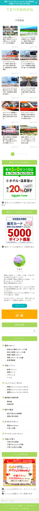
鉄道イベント (12, 369)
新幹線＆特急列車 (12, 397)
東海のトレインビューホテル (17, 389)
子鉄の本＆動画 (13, 442)
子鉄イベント (10, 365)
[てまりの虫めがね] (19, 11)
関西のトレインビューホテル (17, 392)
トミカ (9, 377)
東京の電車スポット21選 (16, 352)
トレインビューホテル (13, 383)
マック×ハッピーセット (14, 434)
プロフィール (19, 305)
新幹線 (9, 401)
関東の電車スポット (14, 355)
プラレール (11, 375)
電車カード (11, 372)
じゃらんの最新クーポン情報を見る (18, 494)
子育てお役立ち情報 (14, 447)
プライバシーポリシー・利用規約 (14, 505)
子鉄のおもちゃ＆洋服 (15, 444)
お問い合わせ (30, 505)
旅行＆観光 (9, 410)
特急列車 (10, 404)
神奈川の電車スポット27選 (17, 349)
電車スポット (10, 345)
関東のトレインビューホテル (17, 387)
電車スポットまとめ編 (15, 357)
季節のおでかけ (13, 425)
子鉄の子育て (10, 439)
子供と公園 (11, 428)
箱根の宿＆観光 (13, 416)
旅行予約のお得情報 (14, 413)
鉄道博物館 (11, 360)
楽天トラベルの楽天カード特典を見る (19, 247)
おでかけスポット (12, 421)
